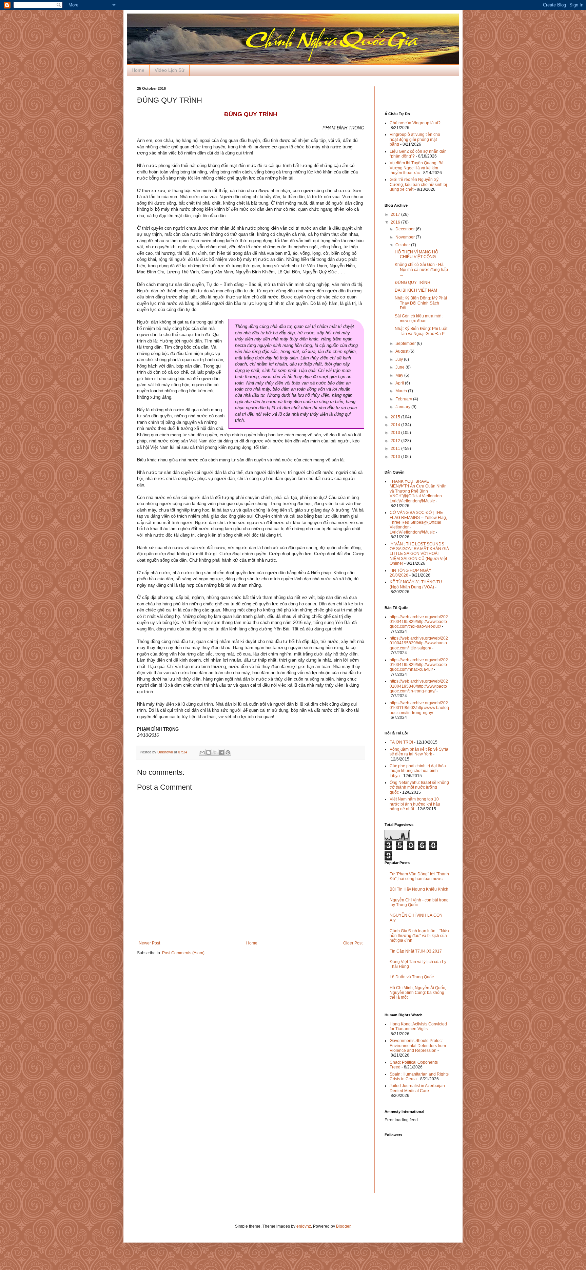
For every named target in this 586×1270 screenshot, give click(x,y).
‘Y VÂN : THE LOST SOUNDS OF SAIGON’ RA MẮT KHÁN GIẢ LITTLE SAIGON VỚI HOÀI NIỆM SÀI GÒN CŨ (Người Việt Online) (419, 554)
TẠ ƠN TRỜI (401, 742)
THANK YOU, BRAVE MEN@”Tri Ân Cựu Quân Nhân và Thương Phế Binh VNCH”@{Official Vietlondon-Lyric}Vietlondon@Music (418, 491)
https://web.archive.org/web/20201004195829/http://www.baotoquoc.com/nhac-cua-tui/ (419, 665)
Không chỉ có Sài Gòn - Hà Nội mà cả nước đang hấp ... (421, 269)
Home (138, 70)
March (401, 391)
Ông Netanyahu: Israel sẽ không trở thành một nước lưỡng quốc (419, 787)
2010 (396, 456)
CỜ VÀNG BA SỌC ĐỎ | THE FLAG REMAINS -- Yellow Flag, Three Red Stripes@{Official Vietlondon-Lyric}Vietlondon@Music (418, 522)
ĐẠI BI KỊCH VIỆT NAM (416, 290)
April (400, 383)
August (402, 351)
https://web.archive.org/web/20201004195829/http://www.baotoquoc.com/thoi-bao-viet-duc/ (419, 622)
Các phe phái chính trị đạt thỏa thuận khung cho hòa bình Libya (418, 771)
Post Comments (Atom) (183, 953)
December (405, 229)
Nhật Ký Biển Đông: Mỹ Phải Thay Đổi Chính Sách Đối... (421, 303)
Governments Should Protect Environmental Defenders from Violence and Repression (418, 1045)
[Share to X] (215, 752)
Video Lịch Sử (169, 70)
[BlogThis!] (208, 752)
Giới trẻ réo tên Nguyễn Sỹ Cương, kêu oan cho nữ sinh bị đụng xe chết (418, 184)
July (399, 359)
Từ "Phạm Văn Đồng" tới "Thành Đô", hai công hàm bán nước (419, 876)
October (403, 245)
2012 (396, 440)
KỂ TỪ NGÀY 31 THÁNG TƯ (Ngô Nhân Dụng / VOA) (416, 584)
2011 (396, 448)
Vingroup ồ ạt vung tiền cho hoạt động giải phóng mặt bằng (415, 139)
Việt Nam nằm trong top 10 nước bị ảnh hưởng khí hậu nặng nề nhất (415, 804)
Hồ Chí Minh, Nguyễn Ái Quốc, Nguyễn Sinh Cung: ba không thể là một (418, 992)
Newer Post (149, 943)
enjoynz (303, 1226)
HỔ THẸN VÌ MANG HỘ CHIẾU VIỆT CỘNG (416, 254)
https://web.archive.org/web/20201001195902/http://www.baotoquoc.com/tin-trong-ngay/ (419, 708)
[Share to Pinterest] (227, 752)
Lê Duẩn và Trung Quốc (412, 977)
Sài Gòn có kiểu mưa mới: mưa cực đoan (419, 318)
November (405, 237)
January (403, 406)
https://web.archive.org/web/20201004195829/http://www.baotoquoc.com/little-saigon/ (419, 643)
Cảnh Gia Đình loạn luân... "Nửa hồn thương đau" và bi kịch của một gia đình (419, 936)
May (399, 375)
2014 (396, 424)
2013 (396, 432)
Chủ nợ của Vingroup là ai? (415, 123)
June (400, 367)
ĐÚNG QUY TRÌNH (412, 282)
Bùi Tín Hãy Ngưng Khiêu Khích (419, 889)
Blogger (343, 1226)
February (404, 399)
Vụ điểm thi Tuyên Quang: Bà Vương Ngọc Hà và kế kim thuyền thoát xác (417, 168)
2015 (396, 417)
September (406, 343)
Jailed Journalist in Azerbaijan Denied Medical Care (417, 1088)
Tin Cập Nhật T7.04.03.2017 (416, 951)
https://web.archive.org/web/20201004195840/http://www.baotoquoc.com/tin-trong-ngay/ (419, 686)
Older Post (353, 943)
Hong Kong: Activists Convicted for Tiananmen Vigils (418, 1026)
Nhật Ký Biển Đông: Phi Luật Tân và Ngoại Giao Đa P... (421, 331)
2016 (396, 222)
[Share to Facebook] (221, 752)
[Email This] (202, 752)
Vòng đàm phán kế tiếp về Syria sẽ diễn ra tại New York (419, 751)
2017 (396, 214)
